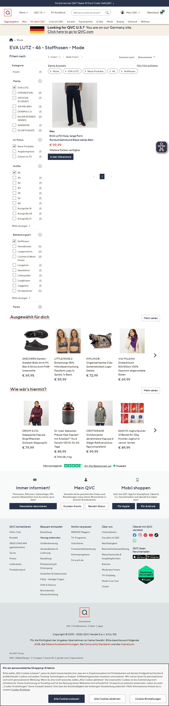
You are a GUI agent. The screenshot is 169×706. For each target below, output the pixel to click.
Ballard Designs (23, 658)
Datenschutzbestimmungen (62, 644)
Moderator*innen (111, 569)
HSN (11, 658)
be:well (71, 21)
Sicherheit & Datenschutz (53, 573)
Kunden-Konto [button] (72, 506)
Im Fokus (18, 139)
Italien (92, 626)
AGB (37, 644)
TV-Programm (78, 537)
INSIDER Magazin (80, 532)
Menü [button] (22, 12)
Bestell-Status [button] (96, 506)
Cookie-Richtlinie (20, 689)
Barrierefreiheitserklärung (115, 548)
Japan (100, 626)
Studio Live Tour (110, 580)
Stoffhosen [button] (129, 71)
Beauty (120, 21)
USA (68, 626)
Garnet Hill (49, 658)
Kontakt (13, 537)
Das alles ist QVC (111, 537)
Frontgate (37, 658)
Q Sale (99, 21)
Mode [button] (55, 71)
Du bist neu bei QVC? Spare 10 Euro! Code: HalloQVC (83, 3)
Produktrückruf (17, 569)
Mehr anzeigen (20, 225)
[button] (127, 12)
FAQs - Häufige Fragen (52, 579)
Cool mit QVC (56, 21)
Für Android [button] (148, 506)
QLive (12, 552)
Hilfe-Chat (15, 532)
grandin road (62, 658)
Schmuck (132, 21)
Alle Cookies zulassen (66, 698)
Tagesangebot (11, 21)
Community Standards (97, 644)
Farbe (16, 306)
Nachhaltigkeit (109, 543)
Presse (12, 558)
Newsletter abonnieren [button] (33, 506)
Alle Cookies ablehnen (107, 698)
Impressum (127, 644)
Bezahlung (45, 558)
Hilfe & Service (48, 584)
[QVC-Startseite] (11, 40)
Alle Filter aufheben (147, 65)
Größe (17, 166)
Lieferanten (15, 564)
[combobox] (87, 13)
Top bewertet (86, 21)
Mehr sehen (151, 318)
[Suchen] (107, 13)
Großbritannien (80, 626)
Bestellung (46, 532)
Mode (110, 21)
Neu (24, 21)
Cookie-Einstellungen (148, 698)
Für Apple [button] (124, 506)
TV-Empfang (108, 575)
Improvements (76, 658)
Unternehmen (109, 532)
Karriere (106, 564)
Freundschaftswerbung (83, 548)
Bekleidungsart (22, 234)
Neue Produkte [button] (95, 71)
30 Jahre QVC (37, 21)
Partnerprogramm (80, 554)
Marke (16, 81)
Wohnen (145, 21)
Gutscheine (77, 543)
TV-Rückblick (58, 12)
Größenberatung (49, 543)
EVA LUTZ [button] (73, 71)
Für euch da (77, 560)
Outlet (105, 586)
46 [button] (113, 71)
